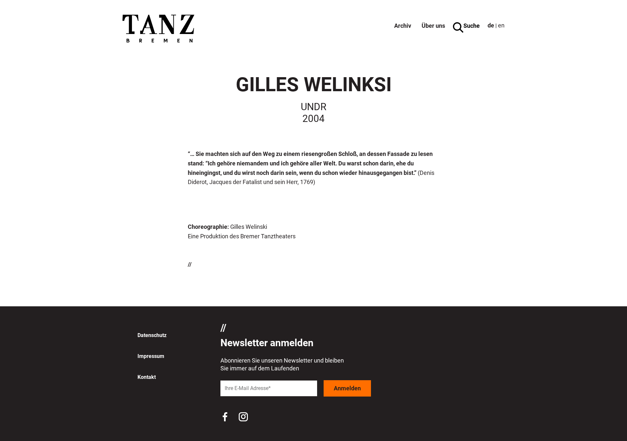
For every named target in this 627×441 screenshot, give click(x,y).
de (491, 25)
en (501, 25)
